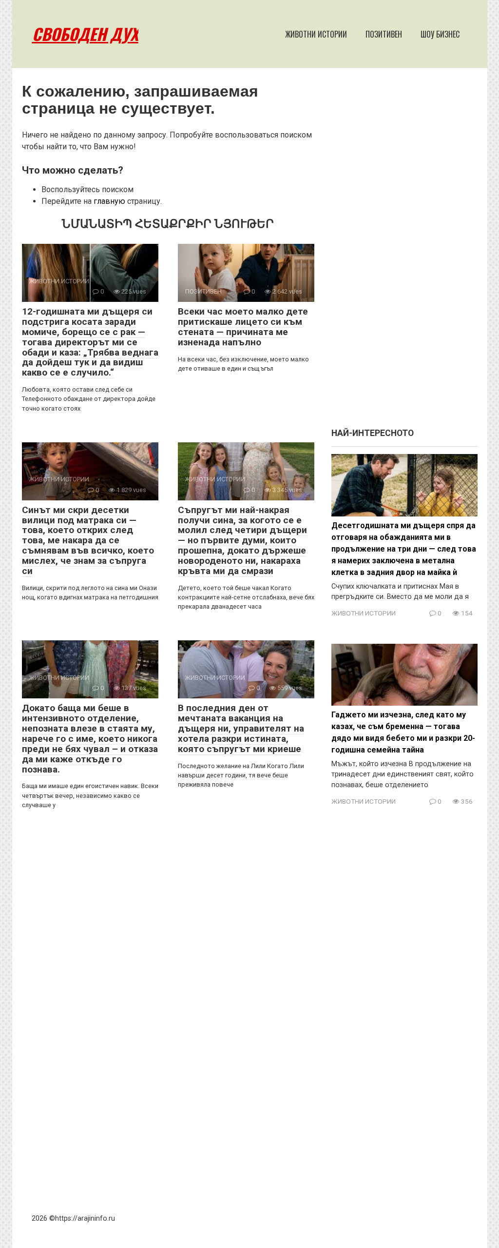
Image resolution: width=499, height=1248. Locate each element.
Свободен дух (85, 34)
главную (109, 201)
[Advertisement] (404, 252)
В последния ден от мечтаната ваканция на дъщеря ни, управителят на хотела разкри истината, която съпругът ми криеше (241, 728)
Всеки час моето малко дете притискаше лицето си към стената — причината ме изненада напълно (243, 327)
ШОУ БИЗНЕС (440, 34)
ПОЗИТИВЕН (383, 34)
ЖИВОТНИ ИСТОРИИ (316, 34)
